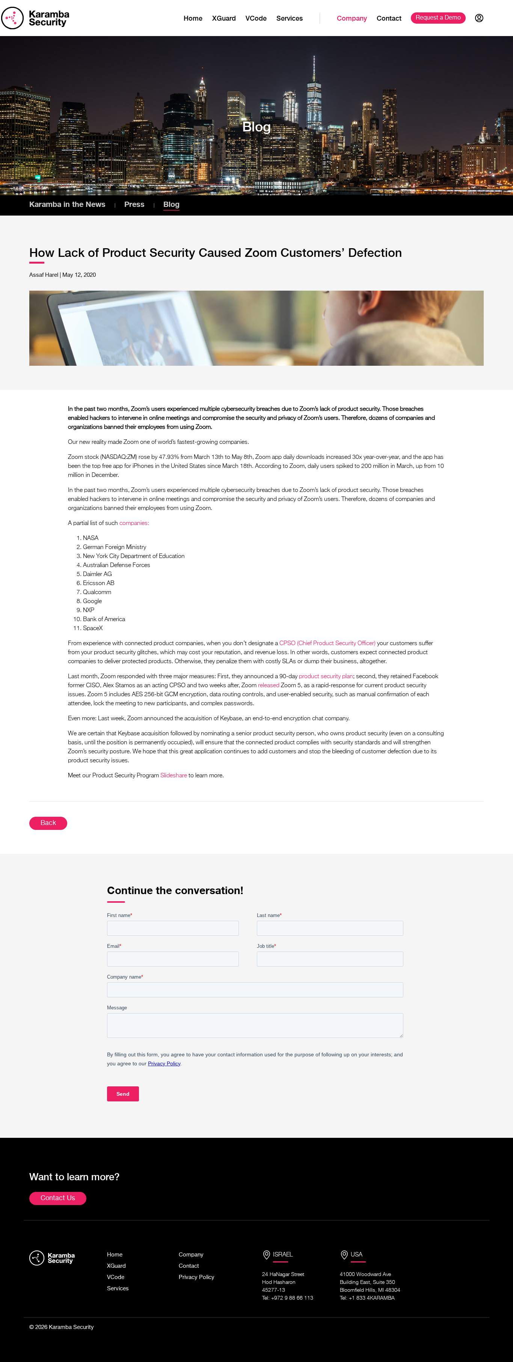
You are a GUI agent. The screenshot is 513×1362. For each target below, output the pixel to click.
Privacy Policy (196, 1277)
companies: (134, 523)
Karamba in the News (67, 203)
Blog (171, 203)
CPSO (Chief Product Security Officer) (327, 644)
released (268, 686)
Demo (438, 18)
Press (134, 203)
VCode (256, 18)
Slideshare (173, 776)
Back (48, 823)
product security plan (326, 677)
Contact (389, 18)
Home (193, 18)
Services (289, 18)
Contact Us (58, 1198)
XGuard (224, 18)
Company (352, 18)
